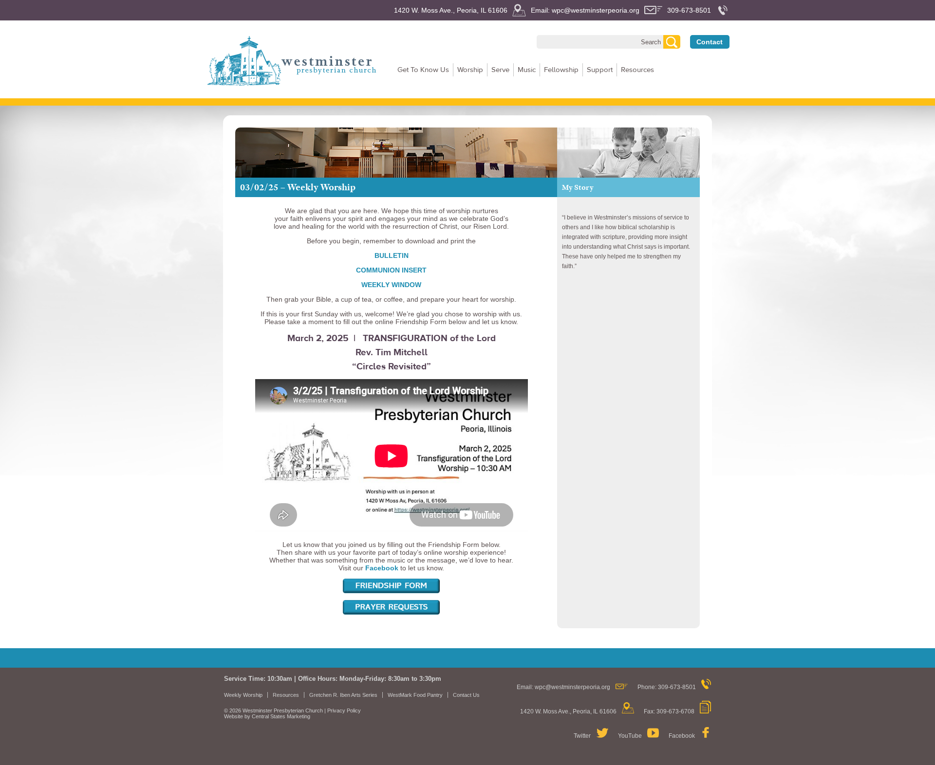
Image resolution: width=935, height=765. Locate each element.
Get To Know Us (423, 69)
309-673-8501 (689, 10)
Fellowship (561, 69)
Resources (637, 69)
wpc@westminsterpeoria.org (572, 687)
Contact (709, 42)
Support (600, 69)
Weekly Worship (243, 695)
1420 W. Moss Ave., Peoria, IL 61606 (450, 10)
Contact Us (466, 695)
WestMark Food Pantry (415, 695)
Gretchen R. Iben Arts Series (343, 695)
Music (527, 69)
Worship (470, 69)
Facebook (682, 735)
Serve (500, 69)
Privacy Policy (344, 710)
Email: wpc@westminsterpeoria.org (585, 10)
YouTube (630, 735)
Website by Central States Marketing (267, 716)
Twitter (582, 735)
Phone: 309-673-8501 (666, 687)
